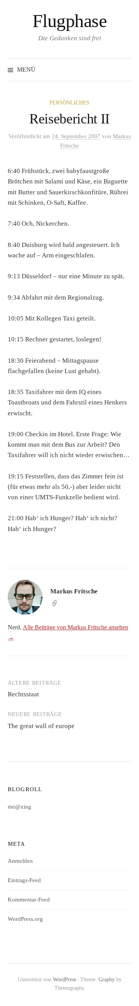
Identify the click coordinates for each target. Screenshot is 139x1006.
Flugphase (69, 20)
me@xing (19, 807)
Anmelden (20, 861)
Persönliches (69, 103)
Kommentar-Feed (29, 899)
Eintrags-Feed (24, 880)
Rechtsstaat (23, 694)
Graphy (106, 979)
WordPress (64, 979)
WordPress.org (25, 919)
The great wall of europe (41, 726)
